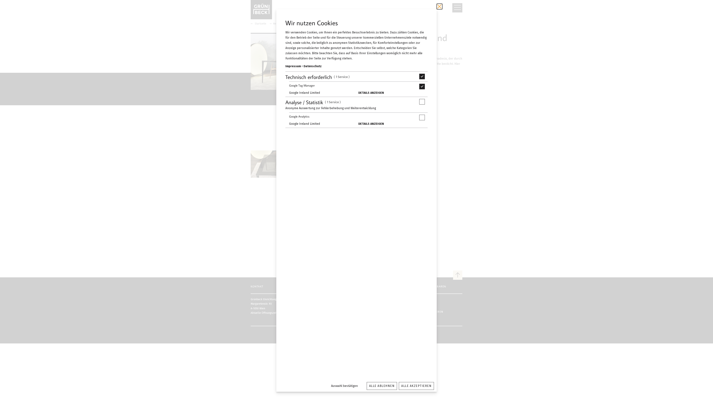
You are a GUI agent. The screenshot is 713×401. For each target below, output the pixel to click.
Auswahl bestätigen (344, 386)
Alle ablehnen (382, 386)
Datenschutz (313, 66)
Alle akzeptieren (416, 386)
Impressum (293, 66)
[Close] (439, 6)
